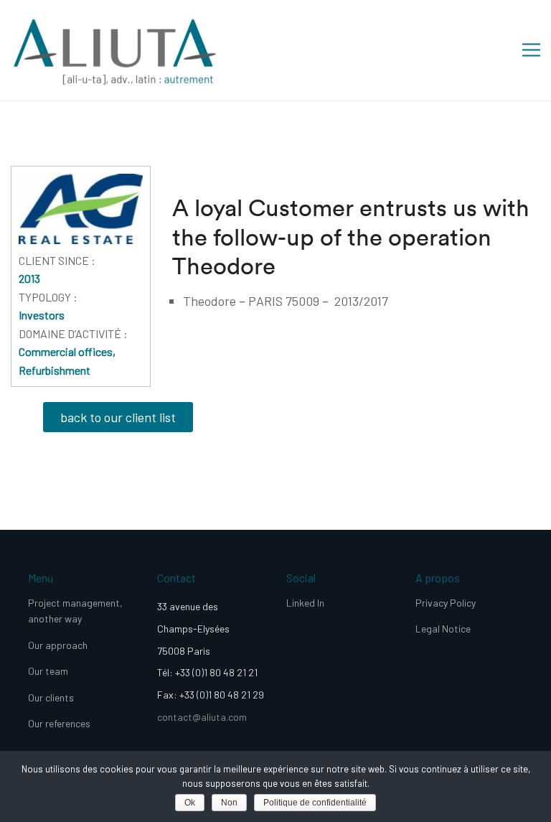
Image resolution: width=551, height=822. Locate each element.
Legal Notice (443, 628)
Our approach (58, 645)
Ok (189, 803)
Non (229, 803)
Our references (59, 723)
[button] (118, 417)
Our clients (51, 697)
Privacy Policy (445, 603)
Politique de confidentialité (315, 803)
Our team (48, 671)
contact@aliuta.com (202, 717)
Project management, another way (75, 611)
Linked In (305, 603)
